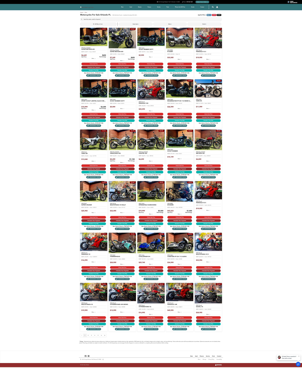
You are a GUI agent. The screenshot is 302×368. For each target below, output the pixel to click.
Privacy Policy (211, 359)
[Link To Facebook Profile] (85, 356)
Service (158, 7)
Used (131, 7)
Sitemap (204, 359)
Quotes (139, 7)
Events (192, 7)
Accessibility (219, 359)
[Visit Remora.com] (218, 365)
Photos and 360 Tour (180, 7)
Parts (167, 7)
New (122, 7)
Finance (149, 7)
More (93, 58)
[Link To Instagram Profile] (88, 356)
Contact (202, 7)
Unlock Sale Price (94, 63)
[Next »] (104, 335)
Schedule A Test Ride (94, 70)
